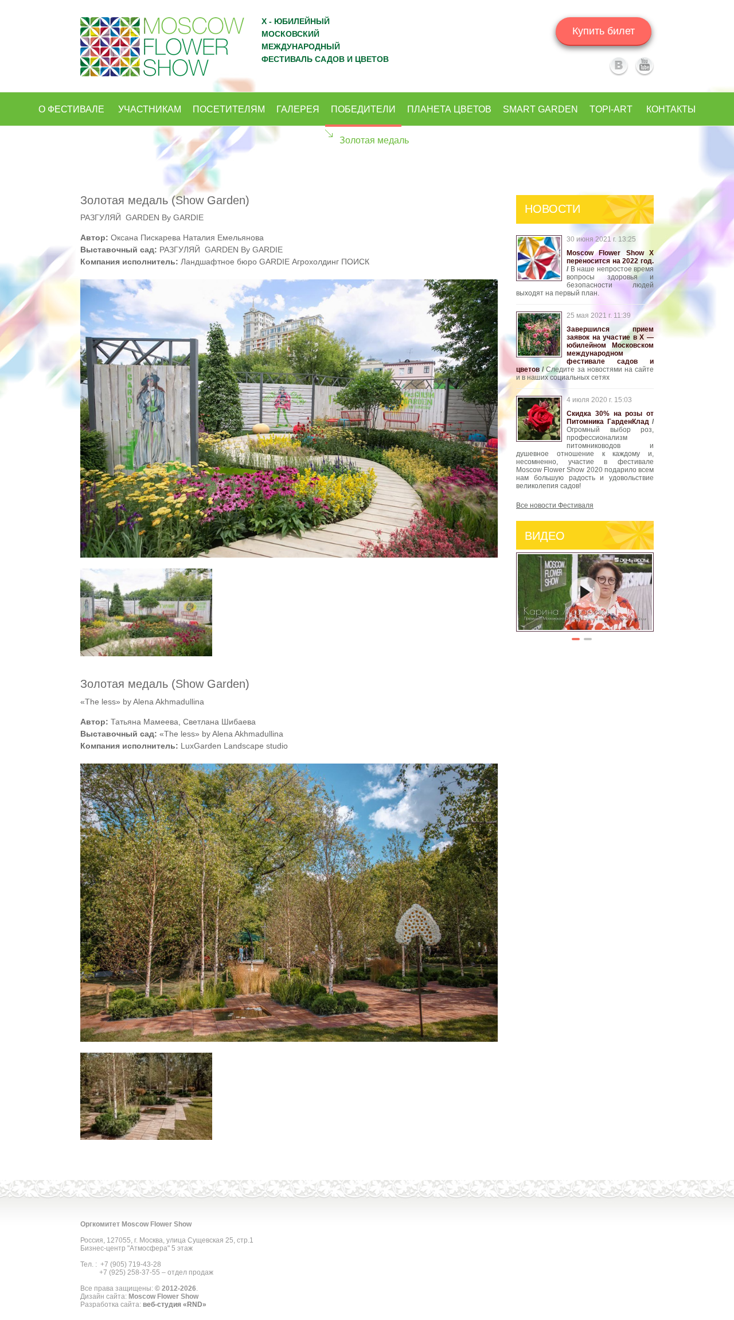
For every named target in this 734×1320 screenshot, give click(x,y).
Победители (363, 109)
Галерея (297, 109)
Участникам (149, 109)
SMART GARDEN (540, 109)
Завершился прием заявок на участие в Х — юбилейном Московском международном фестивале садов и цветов (585, 349)
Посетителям (229, 109)
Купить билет (603, 31)
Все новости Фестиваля (555, 505)
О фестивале (71, 109)
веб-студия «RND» (174, 1304)
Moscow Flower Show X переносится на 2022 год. (610, 257)
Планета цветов (449, 109)
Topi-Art (611, 109)
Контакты (671, 109)
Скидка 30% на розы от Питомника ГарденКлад (610, 418)
